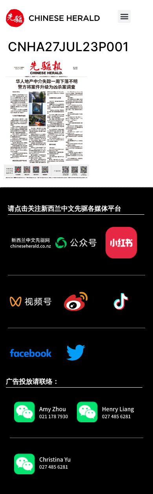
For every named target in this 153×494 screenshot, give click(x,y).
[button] (124, 16)
